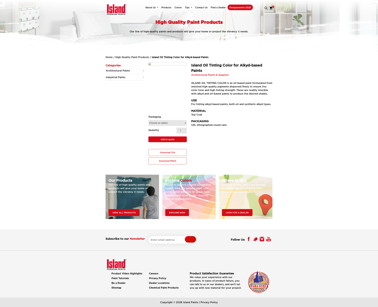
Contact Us (201, 7)
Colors (178, 7)
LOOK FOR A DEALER (237, 212)
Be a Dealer (118, 283)
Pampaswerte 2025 (240, 7)
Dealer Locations (159, 283)
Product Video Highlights (126, 273)
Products (166, 7)
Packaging (155, 116)
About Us (150, 7)
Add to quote (167, 139)
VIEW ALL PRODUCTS (124, 212)
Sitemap (116, 288)
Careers (153, 273)
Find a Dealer (218, 7)
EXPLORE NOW (177, 212)
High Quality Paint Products (132, 57)
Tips (187, 7)
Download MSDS (167, 161)
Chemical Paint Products (164, 288)
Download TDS (167, 152)
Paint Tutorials (120, 278)
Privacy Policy (157, 278)
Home (109, 57)
